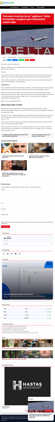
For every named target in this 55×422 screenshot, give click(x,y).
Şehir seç (5, 240)
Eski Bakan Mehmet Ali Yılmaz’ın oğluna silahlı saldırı (14, 328)
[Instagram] (11, 253)
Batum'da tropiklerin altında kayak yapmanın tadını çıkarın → (41, 135)
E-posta (3, 209)
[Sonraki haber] (50, 263)
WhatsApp (21, 60)
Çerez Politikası (41, 7)
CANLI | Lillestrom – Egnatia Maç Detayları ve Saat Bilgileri (16, 331)
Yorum (3, 189)
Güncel (7, 12)
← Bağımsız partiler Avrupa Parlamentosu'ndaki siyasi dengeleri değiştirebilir (15, 135)
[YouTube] (15, 253)
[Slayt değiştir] (24, 410)
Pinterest (32, 60)
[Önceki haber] (47, 263)
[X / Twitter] (7, 253)
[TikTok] (19, 253)
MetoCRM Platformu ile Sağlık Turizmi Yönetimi (13, 329)
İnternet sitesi (4, 214)
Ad (2, 203)
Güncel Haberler (14, 7)
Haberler (3, 12)
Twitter (9, 60)
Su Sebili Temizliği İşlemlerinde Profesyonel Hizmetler (15, 326)
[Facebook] (3, 253)
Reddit (27, 60)
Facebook (15, 60)
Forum (32, 7)
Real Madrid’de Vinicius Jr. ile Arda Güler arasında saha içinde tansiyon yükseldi (20, 332)
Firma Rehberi (24, 7)
